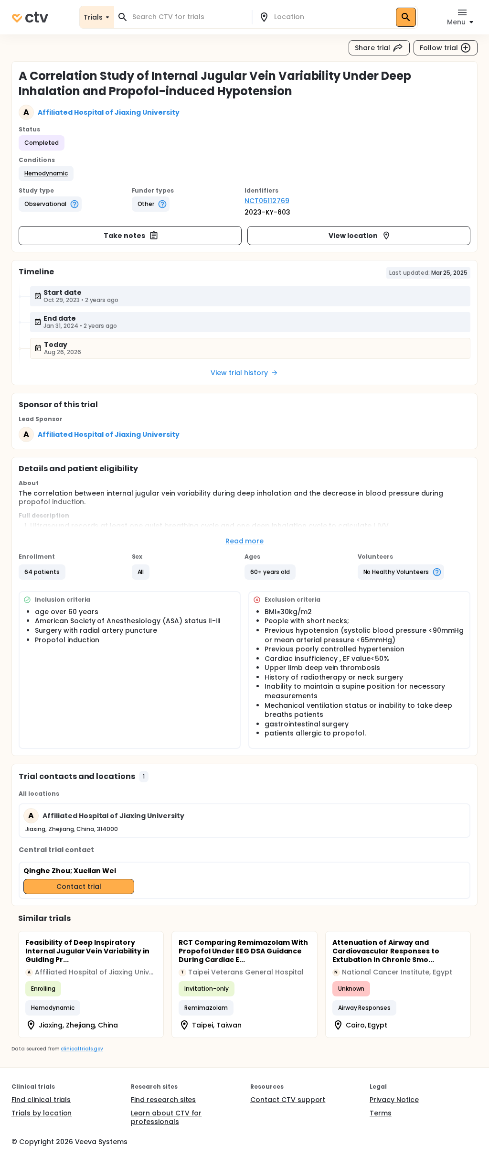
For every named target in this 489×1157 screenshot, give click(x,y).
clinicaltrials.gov (82, 1048)
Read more (244, 541)
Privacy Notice (394, 1099)
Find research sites (163, 1099)
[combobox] (188, 17)
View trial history (239, 373)
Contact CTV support (287, 1099)
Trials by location (41, 1113)
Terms (381, 1113)
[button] (46, 173)
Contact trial (78, 886)
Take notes (124, 235)
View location (353, 235)
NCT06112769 (266, 200)
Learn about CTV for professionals (166, 1117)
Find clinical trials (41, 1099)
